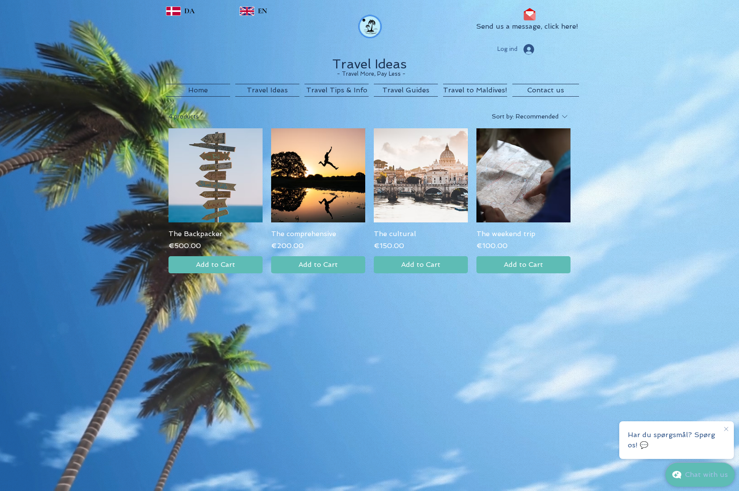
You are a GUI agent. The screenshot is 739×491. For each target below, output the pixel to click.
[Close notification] (726, 429)
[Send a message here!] (529, 14)
